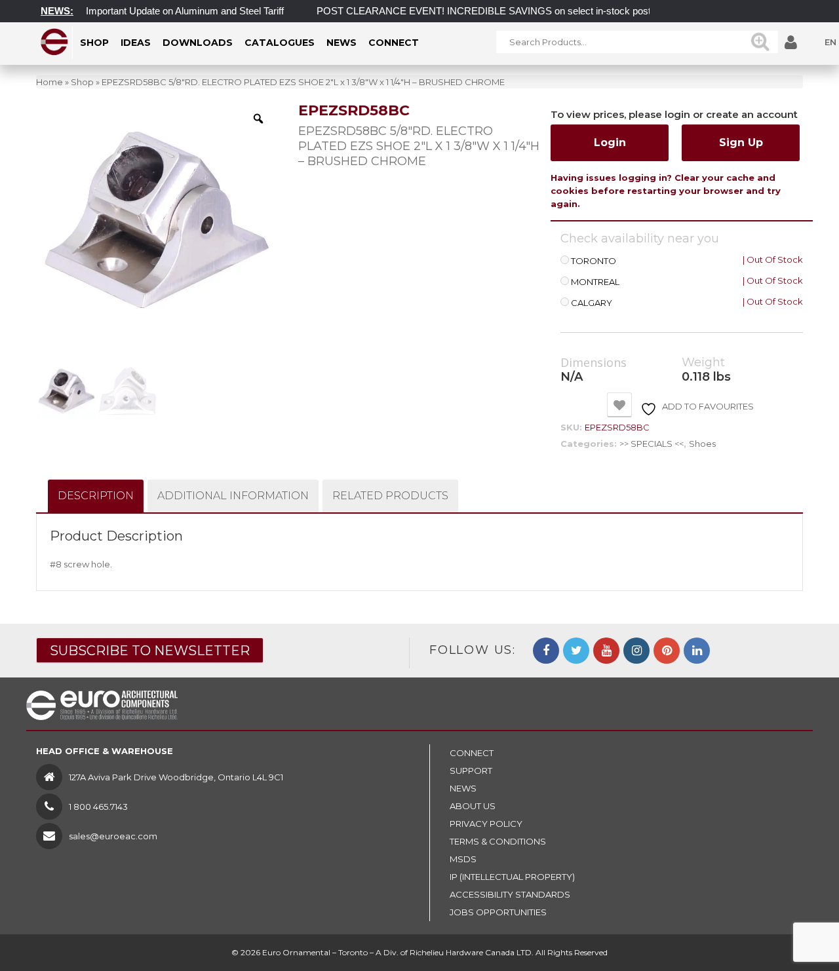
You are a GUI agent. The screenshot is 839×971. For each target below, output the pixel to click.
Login (610, 142)
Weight (703, 363)
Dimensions (593, 363)
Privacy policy (486, 823)
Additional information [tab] (233, 495)
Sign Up (741, 142)
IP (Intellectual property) (512, 876)
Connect (472, 753)
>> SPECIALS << (651, 443)
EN (830, 42)
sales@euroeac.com (113, 836)
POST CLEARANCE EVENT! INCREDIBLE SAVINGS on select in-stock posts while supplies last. (514, 10)
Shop (82, 82)
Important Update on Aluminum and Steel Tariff (172, 10)
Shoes (702, 443)
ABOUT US (473, 806)
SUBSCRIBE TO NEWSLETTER (150, 650)
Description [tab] (96, 495)
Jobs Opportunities (498, 912)
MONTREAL (595, 282)
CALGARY (591, 303)
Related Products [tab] (390, 495)
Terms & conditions (498, 841)
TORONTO (593, 261)
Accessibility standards (510, 894)
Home (49, 82)
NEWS (463, 788)
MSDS (463, 859)
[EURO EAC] (54, 42)
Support (471, 770)
